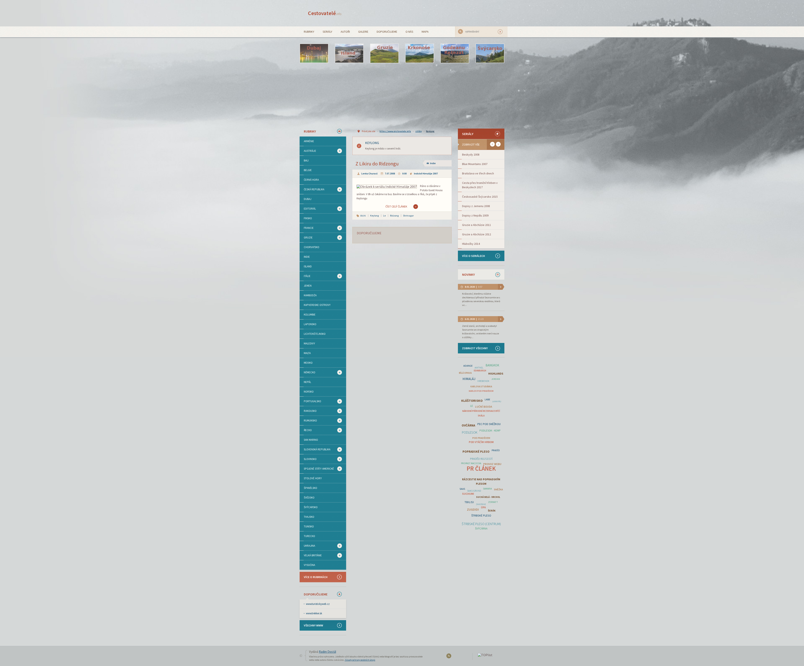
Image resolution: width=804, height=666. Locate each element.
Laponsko (310, 324)
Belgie (308, 170)
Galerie (363, 31)
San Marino (311, 440)
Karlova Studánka (481, 386)
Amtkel (479, 367)
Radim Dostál (327, 652)
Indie (307, 257)
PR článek (481, 468)
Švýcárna (481, 528)
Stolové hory (313, 478)
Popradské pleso (476, 451)
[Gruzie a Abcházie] (384, 53)
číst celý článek (396, 206)
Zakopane (481, 504)
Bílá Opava (465, 372)
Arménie (309, 141)
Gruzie (306, 238)
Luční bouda (483, 406)
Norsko (309, 391)
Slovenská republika (315, 449)
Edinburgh (480, 370)
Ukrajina (307, 546)
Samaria (487, 488)
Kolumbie (310, 314)
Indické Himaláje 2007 (426, 173)
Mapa (425, 31)
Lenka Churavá (369, 173)
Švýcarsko (311, 507)
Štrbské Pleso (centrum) (481, 524)
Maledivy (309, 343)
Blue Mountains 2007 (474, 164)
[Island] (349, 53)
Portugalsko (310, 401)
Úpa (483, 507)
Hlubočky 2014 (471, 244)
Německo (307, 372)
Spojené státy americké (317, 469)
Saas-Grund (474, 490)
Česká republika (312, 189)
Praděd (496, 450)
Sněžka (498, 489)
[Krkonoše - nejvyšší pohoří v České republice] (419, 53)
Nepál (307, 382)
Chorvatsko (311, 247)
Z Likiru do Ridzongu (377, 163)
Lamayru (496, 401)
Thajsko (309, 517)
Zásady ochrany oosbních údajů (360, 659)
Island (308, 266)
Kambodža (310, 295)
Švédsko (309, 497)
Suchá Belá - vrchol (488, 497)
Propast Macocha (471, 463)
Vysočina (309, 565)
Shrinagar (408, 215)
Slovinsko (308, 459)
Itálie (305, 276)
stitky (418, 131)
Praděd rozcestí (481, 459)
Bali (306, 160)
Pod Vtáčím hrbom (481, 442)
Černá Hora (311, 180)
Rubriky (309, 31)
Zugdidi (473, 509)
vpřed (498, 144)
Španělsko (310, 488)
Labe (487, 399)
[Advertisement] (402, 95)
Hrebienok (483, 381)
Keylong (430, 131)
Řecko (306, 430)
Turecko (309, 536)
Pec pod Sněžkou (489, 424)
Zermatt (493, 502)
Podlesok (469, 432)
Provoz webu (492, 464)
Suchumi (468, 494)
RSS (449, 656)
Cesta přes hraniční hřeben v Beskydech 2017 (480, 185)
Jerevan (495, 379)
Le (384, 215)
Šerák (492, 510)
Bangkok (492, 365)
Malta (307, 353)
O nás (409, 31)
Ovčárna (468, 425)
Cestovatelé (324, 13)
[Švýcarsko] (489, 53)
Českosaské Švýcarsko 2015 (480, 196)
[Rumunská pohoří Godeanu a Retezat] (454, 53)
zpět (492, 144)
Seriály (327, 31)
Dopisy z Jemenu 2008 (476, 206)
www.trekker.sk (314, 613)
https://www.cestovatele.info (395, 131)
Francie (307, 228)
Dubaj (307, 199)
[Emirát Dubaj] (314, 53)
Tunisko (309, 526)
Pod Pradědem (481, 437)
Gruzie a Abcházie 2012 (476, 234)
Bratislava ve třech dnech (478, 173)
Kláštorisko (472, 401)
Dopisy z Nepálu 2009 (475, 215)
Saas (462, 488)
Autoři (345, 31)
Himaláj (469, 379)
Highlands (495, 373)
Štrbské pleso (481, 515)
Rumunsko (308, 421)
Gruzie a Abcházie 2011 (476, 225)
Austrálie (308, 151)
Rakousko (308, 411)
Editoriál (308, 209)
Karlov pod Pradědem (481, 391)
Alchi (363, 215)
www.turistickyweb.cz (318, 604)
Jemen (308, 285)
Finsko (308, 218)
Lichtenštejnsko (315, 334)
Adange (468, 365)
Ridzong (394, 215)
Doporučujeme (387, 31)
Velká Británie (311, 555)
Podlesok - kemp (490, 430)
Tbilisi (469, 502)
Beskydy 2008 (470, 154)
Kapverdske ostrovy (317, 305)
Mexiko (308, 363)
